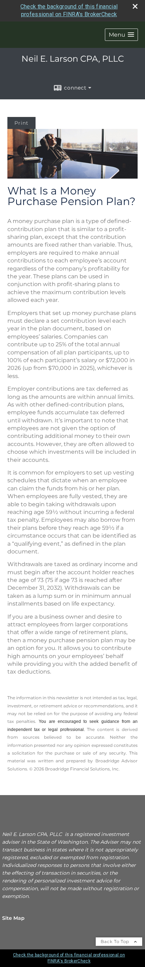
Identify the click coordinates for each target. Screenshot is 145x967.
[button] (121, 35)
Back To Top (116, 941)
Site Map (13, 918)
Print (21, 123)
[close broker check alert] (135, 6)
